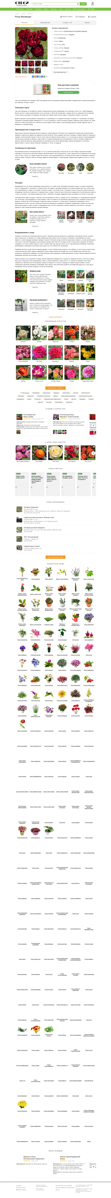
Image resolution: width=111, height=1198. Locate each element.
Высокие (75, 393)
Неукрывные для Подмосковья (52, 399)
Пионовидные (59, 402)
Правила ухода (35, 271)
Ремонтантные (86, 393)
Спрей (66, 399)
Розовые (91, 399)
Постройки (38, 9)
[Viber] (42, 77)
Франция (66, 48)
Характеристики (45, 22)
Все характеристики (60, 72)
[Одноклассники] (35, 77)
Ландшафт (29, 9)
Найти (83, 4)
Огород (92, 9)
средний (66, 51)
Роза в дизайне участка (38, 164)
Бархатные (30, 396)
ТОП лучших (25, 393)
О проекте (18, 1185)
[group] (32, 424)
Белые (29, 399)
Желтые (74, 399)
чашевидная (65, 61)
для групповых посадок (67, 68)
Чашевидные (20, 399)
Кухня (60, 9)
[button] (93, 425)
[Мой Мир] (37, 77)
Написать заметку (67, 16)
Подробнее (35, 176)
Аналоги (87, 22)
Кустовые (48, 402)
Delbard (61, 41)
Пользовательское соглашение (64, 1185)
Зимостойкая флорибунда (68, 396)
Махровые (21, 396)
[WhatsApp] (44, 77)
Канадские (82, 399)
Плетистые (38, 399)
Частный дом (20, 9)
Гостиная (67, 9)
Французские (46, 393)
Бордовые (56, 393)
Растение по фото (80, 9)
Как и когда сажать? (37, 212)
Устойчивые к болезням (43, 396)
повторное (63, 54)
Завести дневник (68, 92)
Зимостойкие (66, 393)
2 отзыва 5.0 (67, 22)
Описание (24, 22)
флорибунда (61, 38)
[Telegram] (40, 77)
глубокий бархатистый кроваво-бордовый (75, 31)
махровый (79, 58)
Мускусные (69, 402)
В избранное (81, 16)
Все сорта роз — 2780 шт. (55, 388)
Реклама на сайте (20, 1187)
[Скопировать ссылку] (47, 77)
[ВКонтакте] (33, 77)
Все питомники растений (55, 557)
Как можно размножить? (38, 300)
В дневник (93, 16)
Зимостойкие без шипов (85, 396)
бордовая (71, 34)
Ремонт (46, 9)
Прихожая (53, 9)
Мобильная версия (21, 1189)
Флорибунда (36, 393)
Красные (40, 402)
